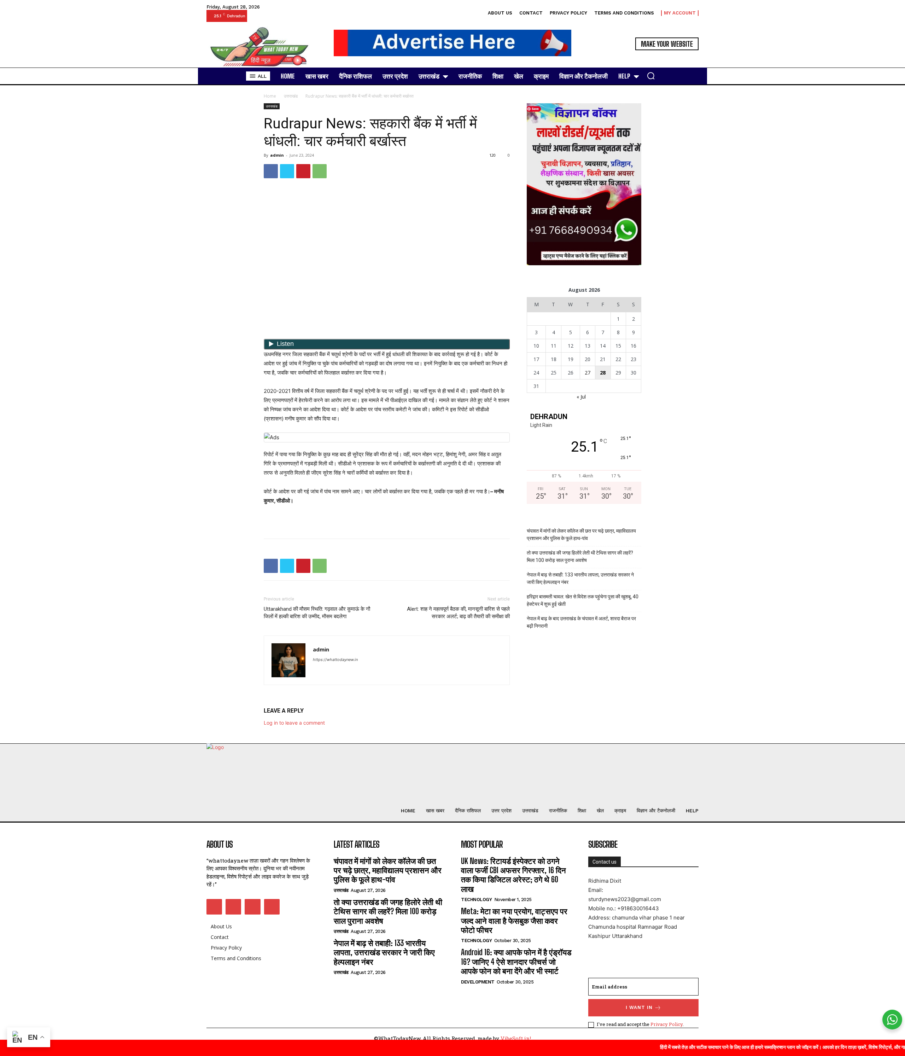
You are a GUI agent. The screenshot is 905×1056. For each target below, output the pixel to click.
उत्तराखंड (291, 96)
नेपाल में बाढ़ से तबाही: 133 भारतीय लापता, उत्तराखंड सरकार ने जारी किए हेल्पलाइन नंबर (580, 578)
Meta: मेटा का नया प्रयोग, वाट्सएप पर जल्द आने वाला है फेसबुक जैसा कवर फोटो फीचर (514, 920)
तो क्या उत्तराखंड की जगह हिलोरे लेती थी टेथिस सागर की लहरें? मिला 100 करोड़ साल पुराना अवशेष (580, 556)
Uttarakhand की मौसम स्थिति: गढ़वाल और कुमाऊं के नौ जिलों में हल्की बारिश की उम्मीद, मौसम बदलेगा (317, 613)
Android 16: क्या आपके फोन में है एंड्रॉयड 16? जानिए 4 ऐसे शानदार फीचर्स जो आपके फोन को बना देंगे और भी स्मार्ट (516, 961)
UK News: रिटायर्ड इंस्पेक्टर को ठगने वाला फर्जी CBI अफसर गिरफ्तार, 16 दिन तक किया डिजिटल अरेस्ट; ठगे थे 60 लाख (513, 875)
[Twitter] (287, 171)
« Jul (581, 396)
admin (277, 155)
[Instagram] (233, 907)
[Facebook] (271, 171)
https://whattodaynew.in (335, 659)
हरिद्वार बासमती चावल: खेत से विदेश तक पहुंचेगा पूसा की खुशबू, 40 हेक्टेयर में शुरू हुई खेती (582, 600)
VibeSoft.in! (516, 1038)
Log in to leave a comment (294, 723)
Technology (476, 899)
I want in (639, 1007)
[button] (650, 75)
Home (270, 96)
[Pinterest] (303, 171)
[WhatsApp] (320, 171)
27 (587, 372)
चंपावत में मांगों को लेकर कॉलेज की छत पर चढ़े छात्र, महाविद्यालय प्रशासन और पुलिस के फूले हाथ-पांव (581, 534)
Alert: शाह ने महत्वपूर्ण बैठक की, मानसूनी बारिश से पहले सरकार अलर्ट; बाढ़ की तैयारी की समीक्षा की (458, 613)
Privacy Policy (666, 1024)
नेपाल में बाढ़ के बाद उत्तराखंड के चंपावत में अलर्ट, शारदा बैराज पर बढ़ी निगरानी (581, 622)
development (478, 982)
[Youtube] (272, 907)
